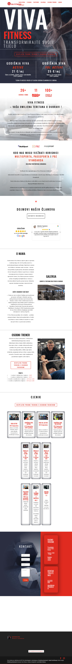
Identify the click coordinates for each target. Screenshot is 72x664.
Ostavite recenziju (36, 216)
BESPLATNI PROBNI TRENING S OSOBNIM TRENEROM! (36, 54)
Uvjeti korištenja (53, 660)
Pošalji (25, 580)
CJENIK (60, 2)
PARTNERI (36, 2)
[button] (32, 232)
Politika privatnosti (12, 662)
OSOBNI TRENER (51, 2)
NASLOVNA (22, 2)
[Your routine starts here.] (58, 645)
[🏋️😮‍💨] (43, 645)
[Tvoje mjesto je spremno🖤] (14, 645)
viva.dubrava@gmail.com (51, 586)
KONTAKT (21, 5)
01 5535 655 (50, 581)
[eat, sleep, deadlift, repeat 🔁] (29, 645)
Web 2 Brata (42, 662)
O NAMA (29, 2)
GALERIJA (43, 2)
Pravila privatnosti (43, 660)
